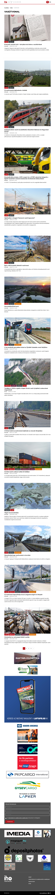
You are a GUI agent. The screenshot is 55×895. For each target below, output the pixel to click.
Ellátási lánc (7, 385)
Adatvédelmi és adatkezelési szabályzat (39, 879)
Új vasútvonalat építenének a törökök (15, 90)
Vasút (6, 41)
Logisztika (14, 385)
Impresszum (32, 881)
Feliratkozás (10, 821)
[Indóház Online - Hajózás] (20, 2)
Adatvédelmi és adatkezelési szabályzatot (18, 818)
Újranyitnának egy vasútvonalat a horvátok (17, 555)
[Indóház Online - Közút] (14, 2)
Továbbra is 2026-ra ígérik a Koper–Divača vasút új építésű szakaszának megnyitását (26, 389)
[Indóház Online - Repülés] (11, 2)
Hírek (11, 8)
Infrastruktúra (18, 303)
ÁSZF (30, 877)
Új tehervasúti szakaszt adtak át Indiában (17, 472)
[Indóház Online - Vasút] (9, 2)
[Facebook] (48, 893)
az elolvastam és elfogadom (23, 818)
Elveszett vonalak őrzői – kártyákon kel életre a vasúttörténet (23, 44)
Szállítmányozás (25, 469)
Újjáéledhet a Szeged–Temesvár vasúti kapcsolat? (19, 218)
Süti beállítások (43, 893)
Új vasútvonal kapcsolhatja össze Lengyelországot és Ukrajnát (23, 594)
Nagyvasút (11, 41)
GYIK (30, 883)
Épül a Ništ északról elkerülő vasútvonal (16, 265)
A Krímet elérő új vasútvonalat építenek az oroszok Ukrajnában (23, 431)
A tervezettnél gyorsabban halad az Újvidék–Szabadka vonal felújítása (25, 347)
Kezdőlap (6, 8)
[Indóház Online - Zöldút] (18, 2)
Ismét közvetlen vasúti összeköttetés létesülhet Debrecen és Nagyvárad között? (26, 130)
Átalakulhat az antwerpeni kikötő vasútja (16, 637)
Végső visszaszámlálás (11, 513)
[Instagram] (50, 893)
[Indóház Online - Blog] (16, 2)
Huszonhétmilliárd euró (11, 306)
